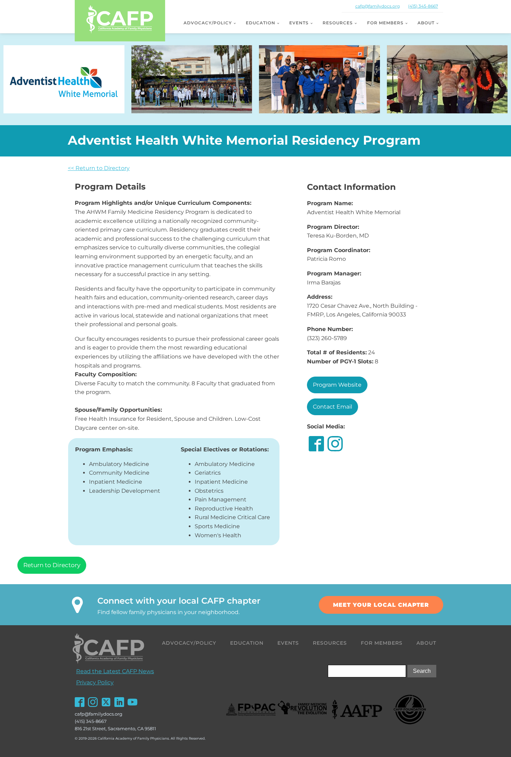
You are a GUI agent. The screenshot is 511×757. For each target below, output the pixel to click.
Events (299, 22)
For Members (385, 22)
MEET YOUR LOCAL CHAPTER (381, 605)
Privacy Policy (95, 682)
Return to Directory (51, 565)
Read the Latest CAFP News (115, 671)
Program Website (337, 384)
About (426, 22)
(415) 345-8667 (423, 6)
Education (260, 22)
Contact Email (332, 406)
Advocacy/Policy (208, 22)
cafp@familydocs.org (377, 6)
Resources (338, 22)
